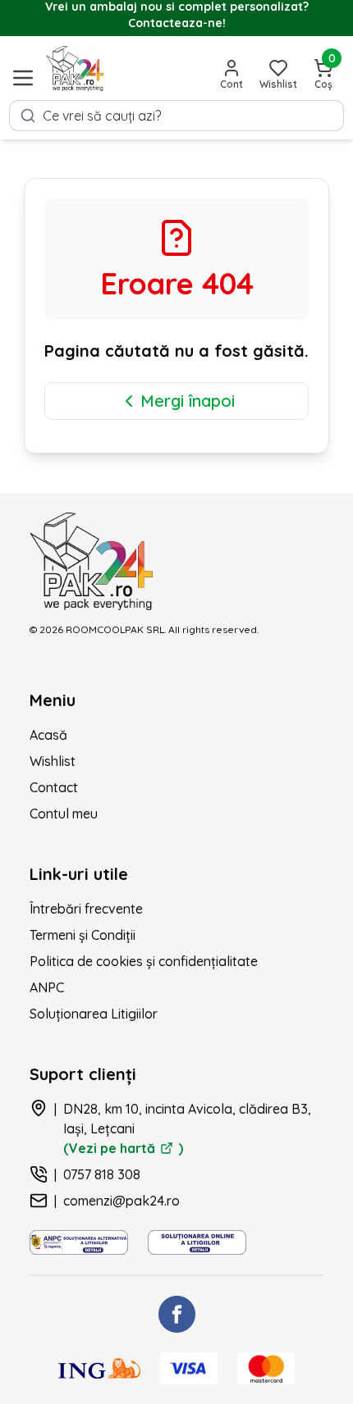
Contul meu (64, 813)
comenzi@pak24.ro (121, 1200)
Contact (54, 787)
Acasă (48, 735)
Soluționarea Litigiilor (94, 1013)
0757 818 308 (101, 1174)
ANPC (47, 987)
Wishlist (53, 761)
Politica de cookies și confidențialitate (144, 961)
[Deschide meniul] (23, 78)
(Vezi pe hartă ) (123, 1148)
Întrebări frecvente (86, 908)
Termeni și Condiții (82, 935)
